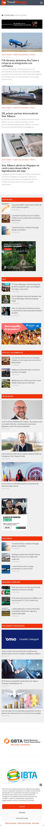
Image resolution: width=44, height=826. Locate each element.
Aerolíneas (6, 55)
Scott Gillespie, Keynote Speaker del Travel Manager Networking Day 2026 (26, 298)
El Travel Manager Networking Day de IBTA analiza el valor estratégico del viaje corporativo (26, 286)
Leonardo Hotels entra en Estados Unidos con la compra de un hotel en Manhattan (26, 218)
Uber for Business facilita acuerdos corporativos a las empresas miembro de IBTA (27, 310)
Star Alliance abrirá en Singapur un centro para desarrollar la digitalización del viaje (20, 168)
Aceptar (22, 807)
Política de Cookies (11, 823)
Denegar (22, 812)
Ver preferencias (22, 818)
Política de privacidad (24, 823)
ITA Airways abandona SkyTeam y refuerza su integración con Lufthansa (20, 63)
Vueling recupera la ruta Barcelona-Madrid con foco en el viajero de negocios (26, 556)
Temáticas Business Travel (24, 55)
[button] (41, 785)
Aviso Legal (35, 823)
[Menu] (41, 2)
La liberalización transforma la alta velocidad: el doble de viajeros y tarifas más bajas (26, 611)
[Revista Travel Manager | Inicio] (14, 2)
